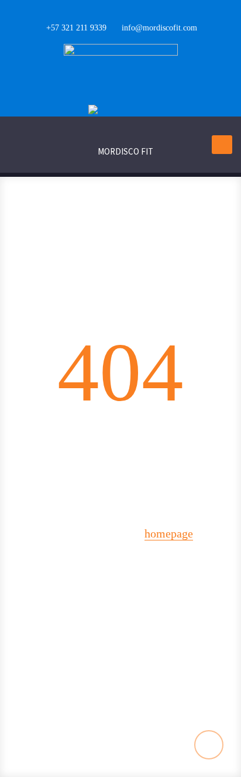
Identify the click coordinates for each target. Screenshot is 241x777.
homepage (168, 533)
